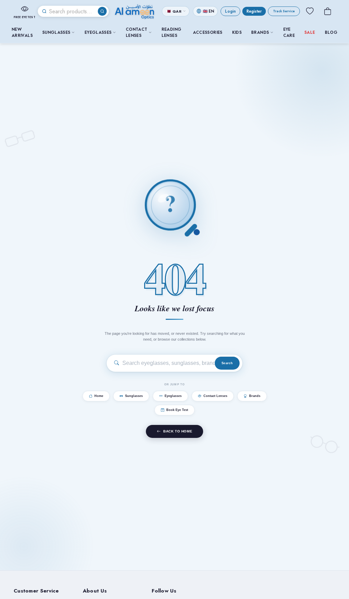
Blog (331, 32)
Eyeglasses (98, 32)
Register (254, 11)
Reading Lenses (172, 32)
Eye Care (289, 32)
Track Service (284, 11)
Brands (260, 32)
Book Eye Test (177, 410)
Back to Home (177, 431)
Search (227, 363)
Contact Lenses (137, 32)
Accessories (208, 32)
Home (98, 396)
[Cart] (327, 11)
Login (230, 11)
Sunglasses (56, 32)
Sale (309, 32)
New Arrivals (22, 32)
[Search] (102, 11)
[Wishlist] (310, 11)
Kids (237, 32)
